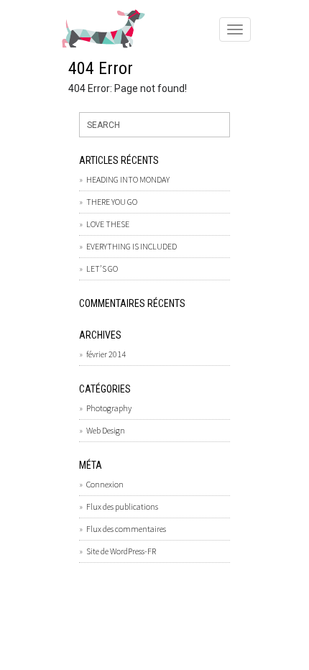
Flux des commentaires (126, 528)
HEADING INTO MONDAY (128, 179)
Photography (109, 408)
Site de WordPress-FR (121, 551)
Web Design (105, 430)
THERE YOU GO (111, 201)
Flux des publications (122, 506)
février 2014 (106, 354)
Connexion (105, 484)
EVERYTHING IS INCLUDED (131, 246)
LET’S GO (102, 268)
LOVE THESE (107, 224)
